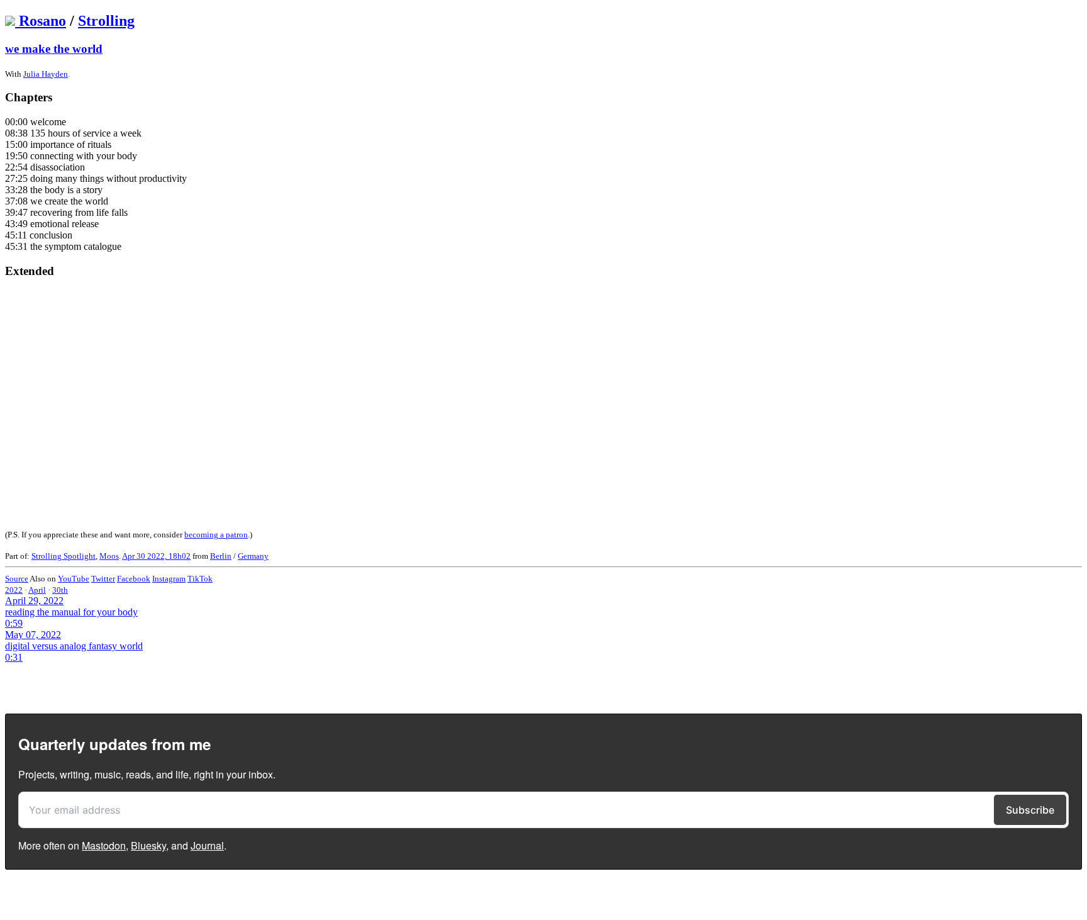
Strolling (106, 21)
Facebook (133, 578)
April (37, 590)
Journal (207, 845)
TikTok (200, 578)
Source (16, 578)
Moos (109, 556)
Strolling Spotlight (63, 556)
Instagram (169, 578)
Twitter (103, 578)
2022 (14, 590)
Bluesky (148, 845)
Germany (253, 556)
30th (60, 590)
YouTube (73, 578)
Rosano (42, 21)
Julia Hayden (45, 74)
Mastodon (104, 845)
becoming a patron (216, 534)
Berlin (220, 556)
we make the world (54, 48)
